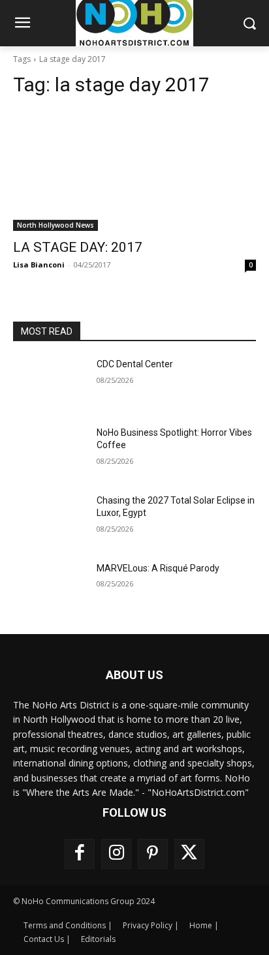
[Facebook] (80, 854)
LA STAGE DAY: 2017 (77, 247)
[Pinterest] (153, 854)
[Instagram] (116, 854)
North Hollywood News (55, 225)
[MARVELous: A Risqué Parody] (49, 587)
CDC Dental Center (135, 364)
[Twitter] (189, 854)
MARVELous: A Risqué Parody (158, 568)
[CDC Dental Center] (49, 383)
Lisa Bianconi (39, 264)
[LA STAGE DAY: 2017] (134, 170)
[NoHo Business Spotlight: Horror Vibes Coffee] (49, 452)
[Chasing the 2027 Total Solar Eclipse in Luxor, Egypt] (49, 519)
